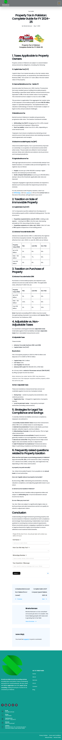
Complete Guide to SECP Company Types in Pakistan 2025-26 (39, 592)
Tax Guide (31, 11)
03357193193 (8, 715)
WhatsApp (17, 193)
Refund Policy (48, 737)
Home (34, 674)
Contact (35, 686)
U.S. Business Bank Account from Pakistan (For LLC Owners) (22, 592)
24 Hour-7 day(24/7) (10, 719)
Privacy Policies (43, 735)
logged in (26, 639)
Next (43, 599)
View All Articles (30, 621)
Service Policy (57, 737)
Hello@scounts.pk (9, 712)
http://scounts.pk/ (10, 723)
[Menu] (59, 3)
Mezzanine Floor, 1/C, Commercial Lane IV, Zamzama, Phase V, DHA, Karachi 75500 (15, 727)
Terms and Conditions (55, 735)
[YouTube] (9, 705)
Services (35, 680)
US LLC (34, 683)
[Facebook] (2, 705)
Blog (34, 689)
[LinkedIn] (6, 705)
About (34, 677)
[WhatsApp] (13, 705)
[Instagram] (16, 705)
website (28, 193)
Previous (19, 599)
